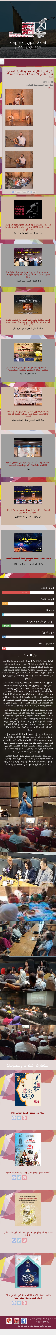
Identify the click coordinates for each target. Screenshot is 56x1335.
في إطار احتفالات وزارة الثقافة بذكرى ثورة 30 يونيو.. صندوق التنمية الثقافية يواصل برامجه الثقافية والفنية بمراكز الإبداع (28, 227)
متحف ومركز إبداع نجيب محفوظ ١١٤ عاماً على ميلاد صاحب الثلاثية (28, 1234)
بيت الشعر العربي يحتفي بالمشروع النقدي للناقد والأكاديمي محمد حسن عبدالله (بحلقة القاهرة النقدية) (28, 414)
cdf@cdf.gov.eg (42, 1322)
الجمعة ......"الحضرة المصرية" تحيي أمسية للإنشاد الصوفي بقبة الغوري (28, 511)
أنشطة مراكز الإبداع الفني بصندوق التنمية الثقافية (28, 1173)
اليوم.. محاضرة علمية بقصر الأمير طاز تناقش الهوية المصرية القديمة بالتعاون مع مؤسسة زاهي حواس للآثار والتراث (28, 322)
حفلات (50, 88)
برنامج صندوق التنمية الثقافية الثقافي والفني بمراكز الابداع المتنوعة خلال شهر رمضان (28, 1296)
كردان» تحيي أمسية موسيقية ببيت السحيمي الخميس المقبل (28, 559)
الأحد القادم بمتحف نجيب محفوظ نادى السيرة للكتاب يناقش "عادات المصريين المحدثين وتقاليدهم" (28, 369)
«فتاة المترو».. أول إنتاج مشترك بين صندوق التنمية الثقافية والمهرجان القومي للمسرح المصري (28, 464)
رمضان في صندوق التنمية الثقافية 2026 (28, 1113)
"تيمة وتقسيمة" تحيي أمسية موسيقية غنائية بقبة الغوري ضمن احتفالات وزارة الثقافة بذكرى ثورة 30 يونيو (28, 274)
